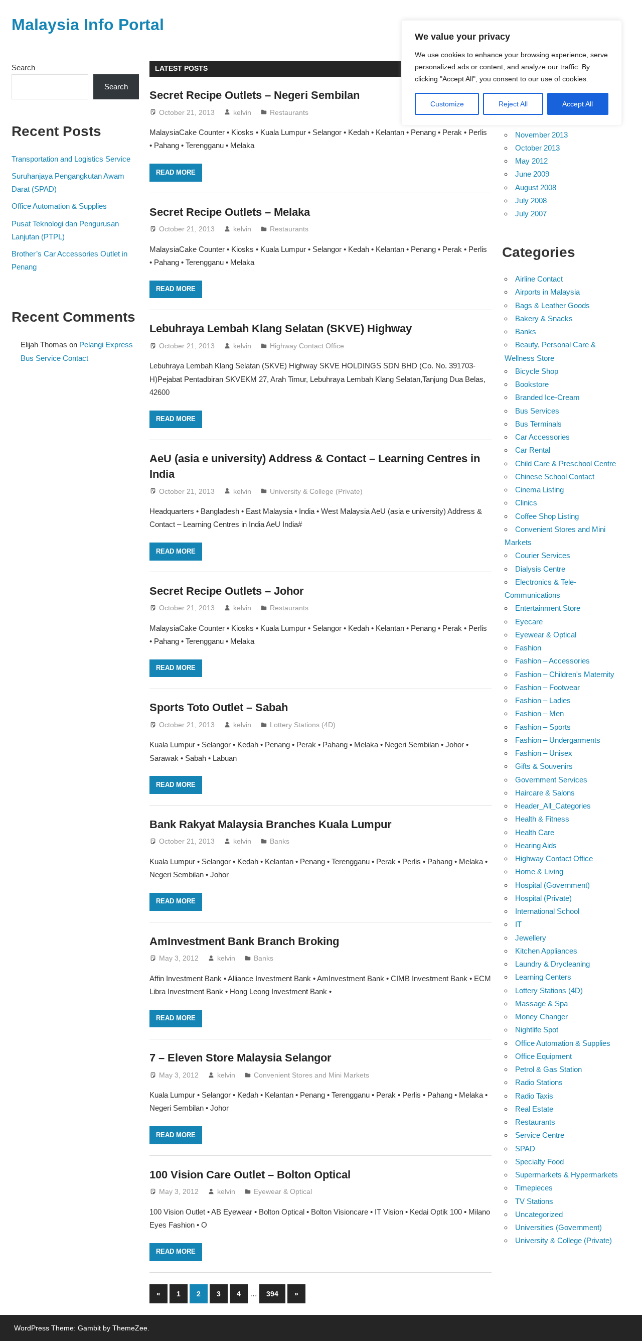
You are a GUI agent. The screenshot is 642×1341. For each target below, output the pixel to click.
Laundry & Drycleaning (552, 964)
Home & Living (539, 871)
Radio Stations (539, 1082)
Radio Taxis (534, 1096)
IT (518, 924)
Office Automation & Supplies (59, 206)
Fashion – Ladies (543, 700)
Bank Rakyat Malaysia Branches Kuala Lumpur (270, 824)
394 (272, 1294)
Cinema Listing (539, 489)
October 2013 (537, 148)
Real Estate (534, 1109)
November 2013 (541, 134)
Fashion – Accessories (552, 660)
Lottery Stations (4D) (303, 725)
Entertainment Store (547, 608)
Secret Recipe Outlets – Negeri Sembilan (254, 95)
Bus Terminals (538, 424)
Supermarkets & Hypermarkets (566, 1174)
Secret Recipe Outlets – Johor (226, 591)
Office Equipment (543, 1056)
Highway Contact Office (307, 346)
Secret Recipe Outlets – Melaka (229, 212)
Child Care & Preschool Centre (565, 463)
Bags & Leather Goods (552, 305)
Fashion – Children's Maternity (564, 674)
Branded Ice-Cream (547, 397)
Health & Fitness (542, 819)
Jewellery (530, 937)
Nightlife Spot (536, 1029)
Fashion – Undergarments (557, 740)
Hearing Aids (536, 845)
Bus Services (537, 411)
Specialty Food (539, 1161)
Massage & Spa (541, 1003)
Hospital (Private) (543, 898)
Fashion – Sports (543, 727)
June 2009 (532, 174)
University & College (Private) (316, 491)
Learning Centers (543, 977)
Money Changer (541, 1016)
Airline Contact (539, 279)
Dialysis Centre (540, 569)
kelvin (242, 112)
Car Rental (532, 450)
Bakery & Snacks (544, 318)
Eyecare (529, 621)
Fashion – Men (539, 713)
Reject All (513, 104)
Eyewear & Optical (283, 1191)
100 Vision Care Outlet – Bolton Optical (250, 1174)
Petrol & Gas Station (548, 1069)
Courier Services (542, 555)
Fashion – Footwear (547, 687)
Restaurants (289, 112)
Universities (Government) (558, 1227)
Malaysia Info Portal (88, 25)
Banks (279, 841)
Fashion (528, 647)
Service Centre (539, 1135)
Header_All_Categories (553, 805)
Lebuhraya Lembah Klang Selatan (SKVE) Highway (280, 328)
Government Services (551, 779)
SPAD (525, 1148)
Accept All (577, 104)
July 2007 (531, 213)
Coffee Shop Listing (547, 516)
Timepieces (534, 1187)
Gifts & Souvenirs (544, 766)
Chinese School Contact (554, 476)
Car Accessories (542, 437)
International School (547, 911)
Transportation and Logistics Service (71, 159)
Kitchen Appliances (546, 951)
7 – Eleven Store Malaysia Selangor (240, 1057)
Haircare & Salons (545, 792)
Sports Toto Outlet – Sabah (218, 707)
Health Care (534, 832)
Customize (447, 104)
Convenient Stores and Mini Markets (311, 1075)
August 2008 (535, 187)
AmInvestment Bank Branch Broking (244, 941)
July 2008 (531, 200)
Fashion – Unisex (543, 753)
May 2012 (531, 161)
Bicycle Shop (536, 371)
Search (23, 67)
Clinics (526, 502)
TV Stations (534, 1201)
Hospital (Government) (552, 885)
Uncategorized (539, 1214)
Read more (176, 172)
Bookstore (532, 384)
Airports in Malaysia (547, 292)
